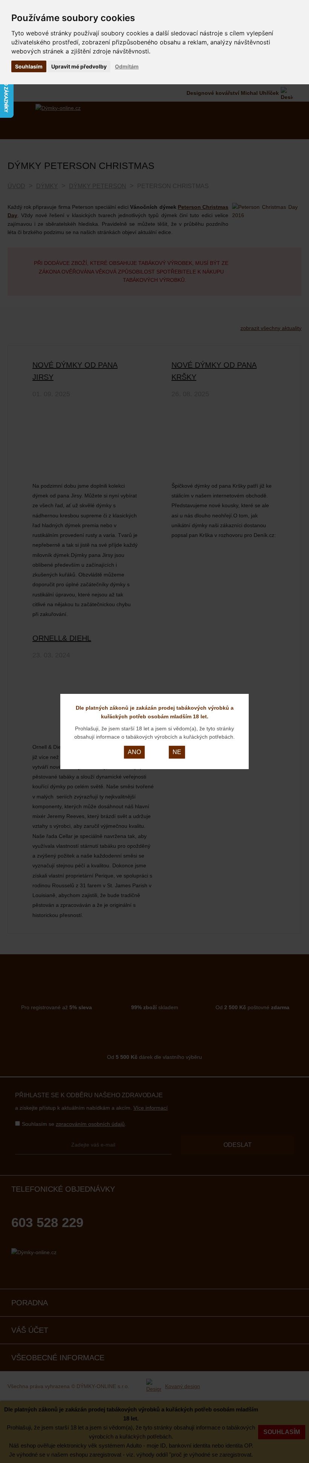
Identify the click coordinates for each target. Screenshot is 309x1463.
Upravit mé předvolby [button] (79, 66)
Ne (177, 752)
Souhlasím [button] (29, 66)
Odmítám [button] (127, 66)
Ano (134, 752)
